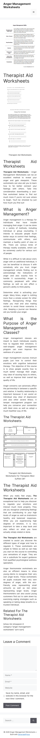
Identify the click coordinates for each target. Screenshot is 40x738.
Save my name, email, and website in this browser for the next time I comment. (19, 696)
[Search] (33, 720)
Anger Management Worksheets (17, 5)
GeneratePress (24, 734)
